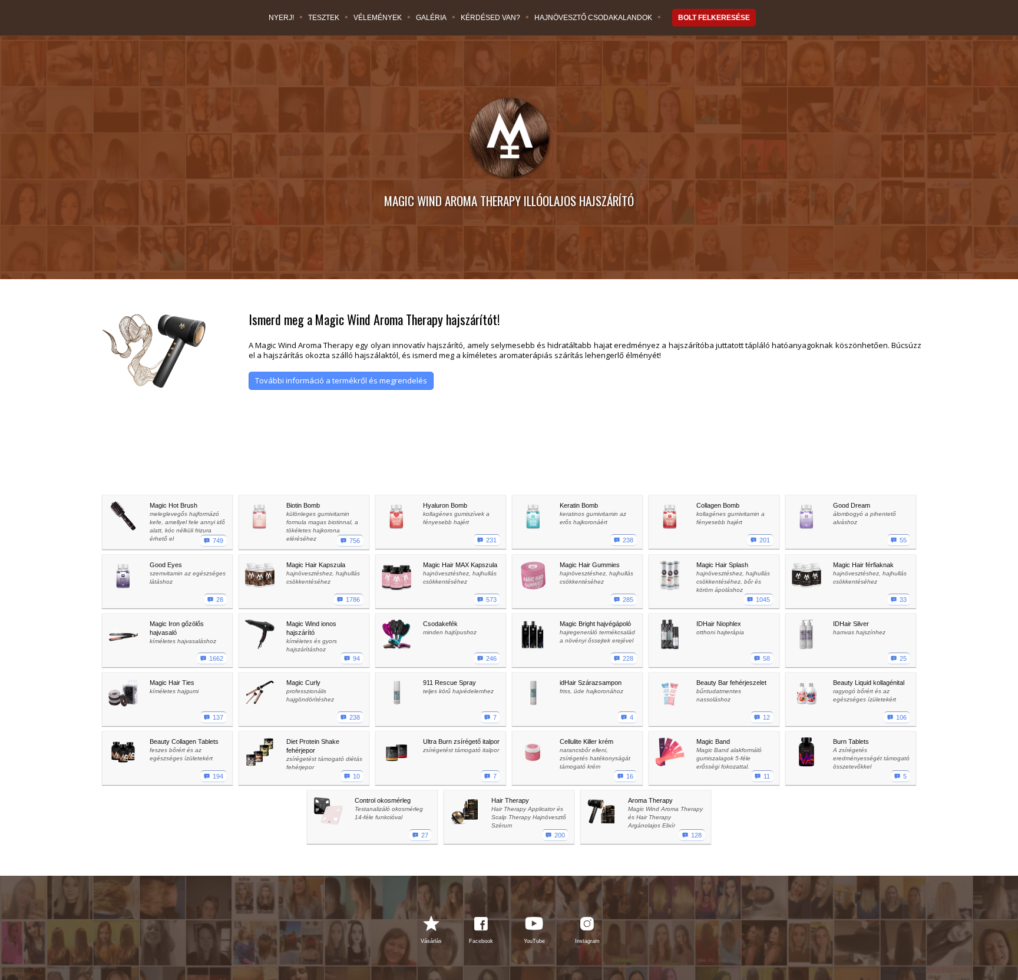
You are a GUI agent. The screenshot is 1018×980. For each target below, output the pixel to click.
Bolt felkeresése (714, 18)
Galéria (431, 18)
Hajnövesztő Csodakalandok (593, 18)
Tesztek (323, 18)
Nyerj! (281, 18)
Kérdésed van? (490, 18)
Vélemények (377, 18)
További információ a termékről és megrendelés (341, 380)
